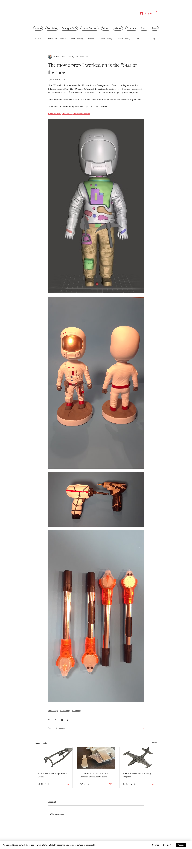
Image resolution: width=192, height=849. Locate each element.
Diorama (91, 38)
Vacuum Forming (123, 38)
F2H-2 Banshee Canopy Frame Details (52, 775)
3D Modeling (65, 710)
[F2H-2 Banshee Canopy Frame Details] (53, 758)
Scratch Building (106, 38)
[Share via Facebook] (49, 719)
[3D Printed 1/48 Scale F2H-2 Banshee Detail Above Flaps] (96, 758)
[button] (156, 11)
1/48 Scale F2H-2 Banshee (56, 38)
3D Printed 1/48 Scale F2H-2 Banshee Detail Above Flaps (94, 775)
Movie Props (53, 710)
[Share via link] (68, 719)
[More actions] (142, 56)
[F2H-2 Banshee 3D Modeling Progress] (138, 758)
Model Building (77, 38)
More (137, 38)
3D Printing (76, 710)
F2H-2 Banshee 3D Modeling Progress (137, 775)
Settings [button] (155, 845)
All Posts (38, 38)
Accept (181, 845)
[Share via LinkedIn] (61, 719)
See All (154, 742)
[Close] (188, 845)
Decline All (167, 845)
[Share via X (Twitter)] (55, 719)
